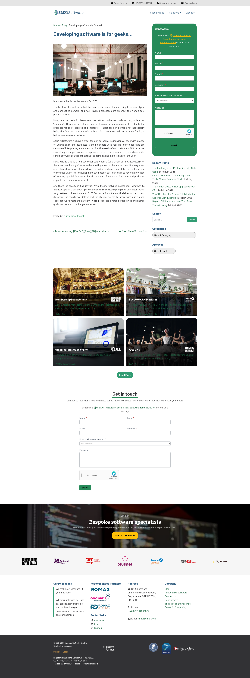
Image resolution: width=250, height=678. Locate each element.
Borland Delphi (61, 314)
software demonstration (142, 407)
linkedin (98, 627)
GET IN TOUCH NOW (125, 535)
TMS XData (133, 314)
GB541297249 (66, 661)
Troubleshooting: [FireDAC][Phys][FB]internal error (82, 231)
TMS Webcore (143, 314)
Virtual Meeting (120, 3)
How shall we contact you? (168, 95)
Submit (174, 145)
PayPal (131, 364)
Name (158, 52)
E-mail (159, 74)
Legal (65, 652)
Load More (125, 374)
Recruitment (171, 599)
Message (159, 107)
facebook (99, 620)
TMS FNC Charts (62, 364)
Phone (159, 63)
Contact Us (171, 596)
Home (56, 25)
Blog (64, 25)
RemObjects (139, 364)
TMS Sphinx (153, 314)
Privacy (56, 652)
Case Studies (157, 12)
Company (160, 84)
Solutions (174, 12)
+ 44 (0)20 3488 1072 (143, 3)
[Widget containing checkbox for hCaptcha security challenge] (174, 133)
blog (96, 624)
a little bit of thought (74, 215)
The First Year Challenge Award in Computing (178, 605)
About (189, 12)
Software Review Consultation (113, 407)
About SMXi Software (176, 592)
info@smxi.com (190, 3)
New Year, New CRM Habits (131, 231)
